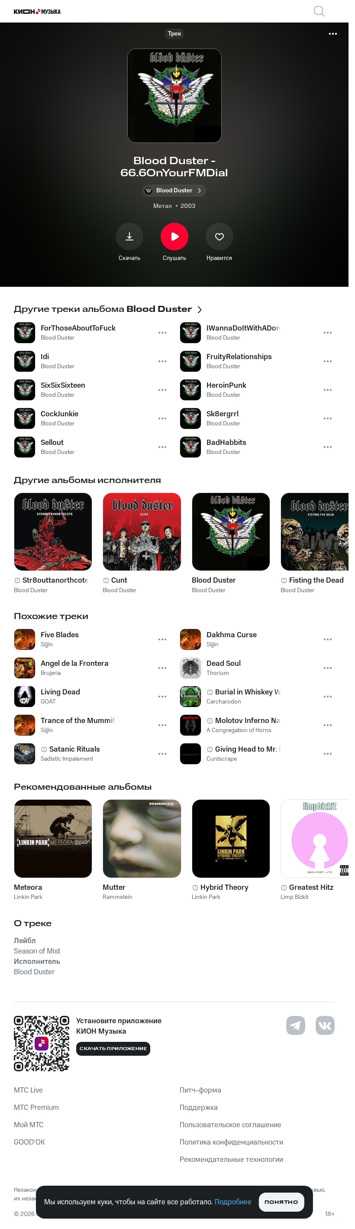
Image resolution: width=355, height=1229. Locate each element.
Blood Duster (214, 580)
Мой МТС (29, 1125)
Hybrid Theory (224, 887)
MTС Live (28, 1090)
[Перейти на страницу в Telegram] (295, 1025)
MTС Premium (36, 1108)
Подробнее (233, 1202)
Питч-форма (200, 1090)
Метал (162, 206)
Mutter (114, 887)
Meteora (28, 887)
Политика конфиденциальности (231, 1142)
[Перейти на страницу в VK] (325, 1025)
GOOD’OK (29, 1142)
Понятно (281, 1202)
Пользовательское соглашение (230, 1125)
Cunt (119, 580)
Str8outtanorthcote (56, 580)
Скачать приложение (113, 1049)
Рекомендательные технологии (231, 1159)
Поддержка (199, 1108)
